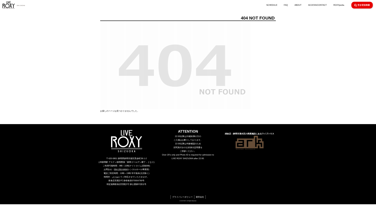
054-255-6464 (120, 169)
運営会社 (200, 197)
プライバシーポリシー (182, 197)
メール (115, 177)
